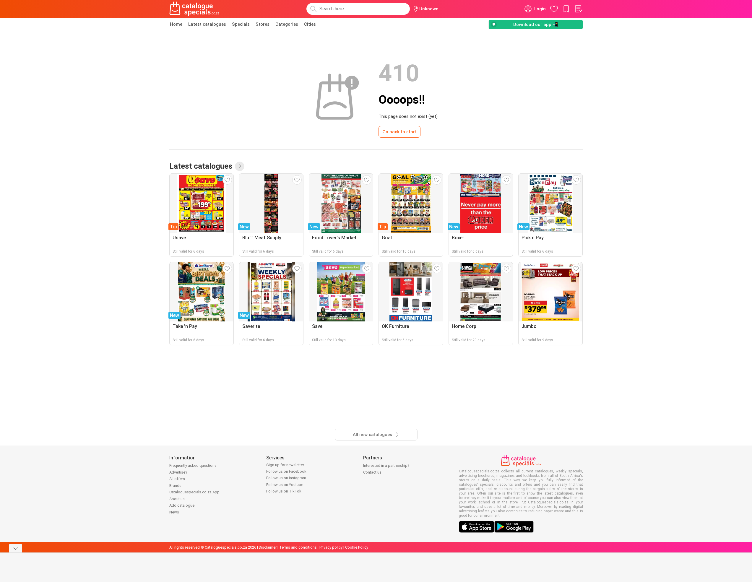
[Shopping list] (578, 9)
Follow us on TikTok (283, 491)
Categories (286, 24)
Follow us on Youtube (284, 484)
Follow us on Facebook (286, 471)
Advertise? (178, 472)
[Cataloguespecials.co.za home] (194, 8)
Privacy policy (330, 547)
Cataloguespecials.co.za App (194, 492)
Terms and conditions (298, 547)
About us (177, 499)
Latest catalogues (207, 24)
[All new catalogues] (239, 166)
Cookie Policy (356, 547)
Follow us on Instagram (286, 478)
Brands (175, 485)
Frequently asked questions (193, 465)
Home (176, 24)
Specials (241, 24)
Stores (262, 24)
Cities (310, 24)
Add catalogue (181, 505)
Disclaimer (268, 547)
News (174, 512)
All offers (177, 479)
